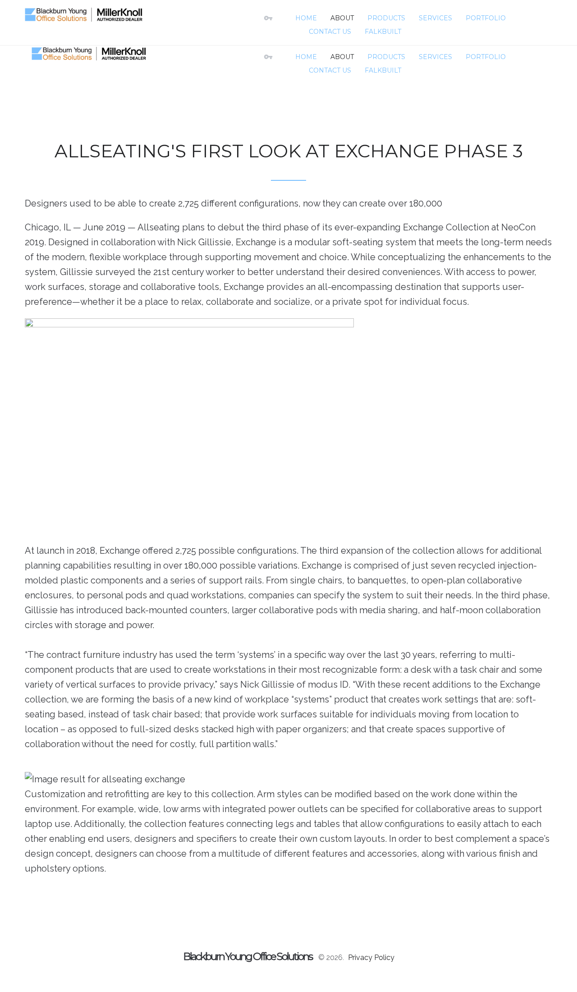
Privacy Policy (371, 957)
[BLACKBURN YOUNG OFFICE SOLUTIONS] (84, 14)
